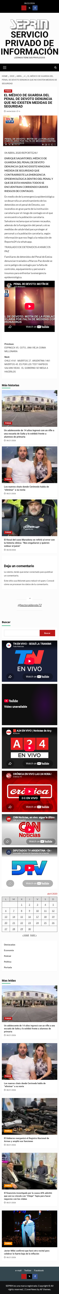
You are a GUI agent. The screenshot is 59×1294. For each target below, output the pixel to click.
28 (13, 929)
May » (33, 935)
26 (53, 922)
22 (21, 922)
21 (13, 922)
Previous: (25, 348)
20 (6, 922)
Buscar (6, 622)
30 (29, 929)
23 (29, 922)
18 (45, 916)
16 (29, 916)
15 (21, 916)
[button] (5, 67)
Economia (9, 950)
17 (37, 916)
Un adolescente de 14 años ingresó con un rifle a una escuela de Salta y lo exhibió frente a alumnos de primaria (29, 433)
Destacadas (9, 944)
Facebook (39, 1270)
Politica (7, 961)
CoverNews (31, 1289)
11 (45, 910)
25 (45, 922)
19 (53, 916)
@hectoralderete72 (30, 605)
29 (21, 929)
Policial (8, 91)
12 (53, 910)
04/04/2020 (11, 111)
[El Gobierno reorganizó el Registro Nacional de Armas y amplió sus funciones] (29, 1116)
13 (6, 916)
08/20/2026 (11, 550)
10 (37, 910)
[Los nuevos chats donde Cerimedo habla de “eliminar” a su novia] (29, 464)
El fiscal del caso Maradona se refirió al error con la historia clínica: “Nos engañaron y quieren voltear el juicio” (29, 543)
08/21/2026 (11, 441)
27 (6, 929)
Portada (8, 967)
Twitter (27, 1270)
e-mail (18, 1270)
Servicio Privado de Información (30, 43)
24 (37, 922)
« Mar (25, 935)
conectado (34, 571)
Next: (27, 364)
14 (13, 916)
